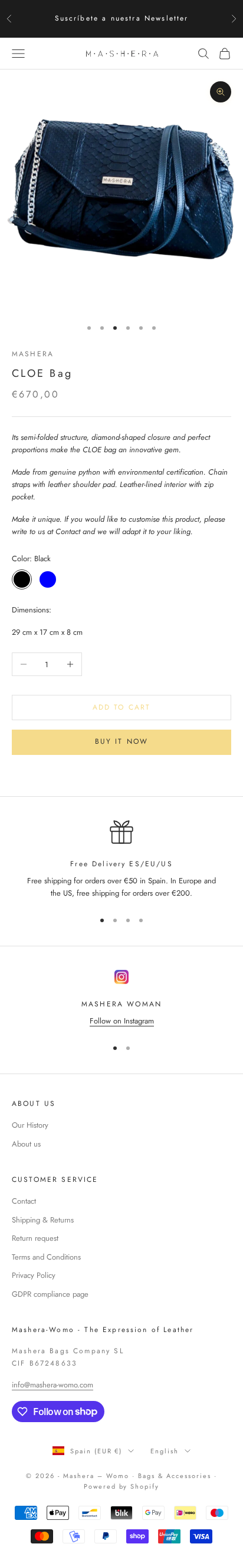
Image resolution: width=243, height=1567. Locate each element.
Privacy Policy (33, 1275)
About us (26, 1143)
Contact (24, 1201)
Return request (35, 1238)
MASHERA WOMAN (121, 1004)
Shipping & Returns (43, 1219)
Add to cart (122, 707)
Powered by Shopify (122, 1486)
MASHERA (33, 354)
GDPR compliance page (50, 1294)
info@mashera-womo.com (52, 1384)
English (164, 1451)
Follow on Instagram (122, 1020)
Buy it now (122, 741)
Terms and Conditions (46, 1257)
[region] (121, 860)
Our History (30, 1125)
